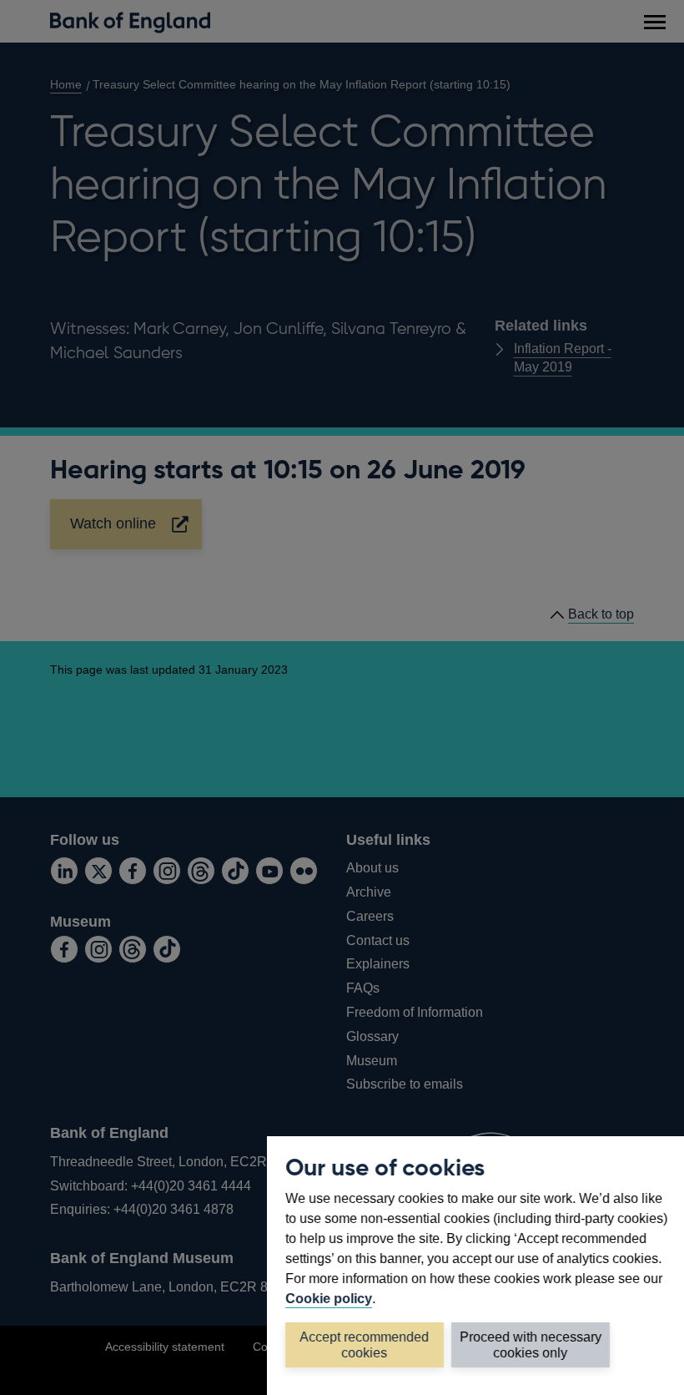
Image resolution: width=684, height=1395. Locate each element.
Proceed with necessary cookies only (530, 1345)
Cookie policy (328, 1298)
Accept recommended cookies (365, 1345)
